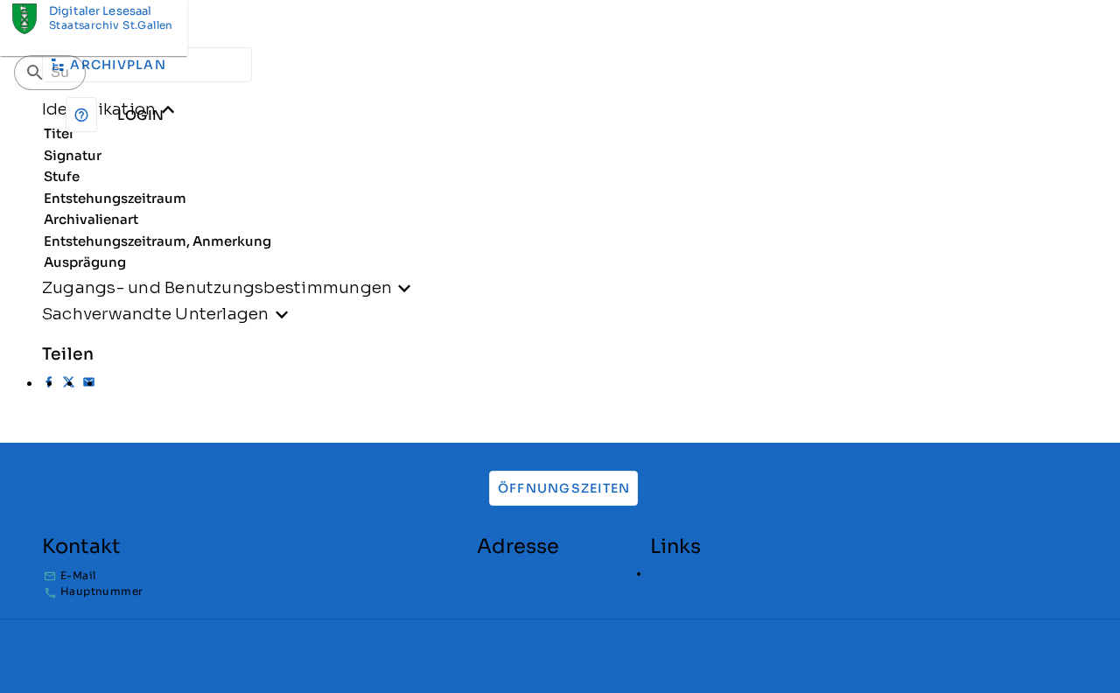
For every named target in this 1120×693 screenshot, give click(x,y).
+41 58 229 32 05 (190, 591)
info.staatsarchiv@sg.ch (212, 575)
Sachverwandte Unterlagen (156, 314)
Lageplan (675, 573)
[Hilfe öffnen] (81, 114)
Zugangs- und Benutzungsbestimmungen (217, 287)
